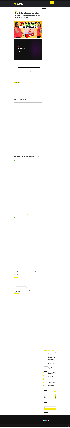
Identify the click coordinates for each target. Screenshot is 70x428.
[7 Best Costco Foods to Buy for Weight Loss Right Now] (46, 377)
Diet (45, 2)
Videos (52, 2)
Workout (25, 2)
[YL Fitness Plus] (18, 4)
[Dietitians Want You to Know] (46, 386)
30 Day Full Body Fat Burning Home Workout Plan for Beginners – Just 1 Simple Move (52, 367)
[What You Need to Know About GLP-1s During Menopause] (46, 380)
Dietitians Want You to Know (51, 385)
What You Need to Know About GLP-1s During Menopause (51, 379)
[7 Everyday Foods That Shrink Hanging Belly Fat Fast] (46, 373)
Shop (24, 5)
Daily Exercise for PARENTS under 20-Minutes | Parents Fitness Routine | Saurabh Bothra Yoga (51, 357)
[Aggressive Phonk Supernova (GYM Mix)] (46, 353)
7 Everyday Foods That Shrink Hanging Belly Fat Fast (51, 373)
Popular (49, 350)
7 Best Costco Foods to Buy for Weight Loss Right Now (51, 376)
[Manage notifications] (68, 426)
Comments (53, 350)
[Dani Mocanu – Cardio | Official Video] (46, 360)
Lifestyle (48, 2)
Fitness (29, 2)
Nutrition (37, 2)
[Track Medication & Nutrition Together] (46, 383)
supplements (42, 2)
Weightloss (33, 2)
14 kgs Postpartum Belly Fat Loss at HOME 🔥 (48, 9)
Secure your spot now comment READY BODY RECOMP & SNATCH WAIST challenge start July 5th (51, 363)
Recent (45, 350)
